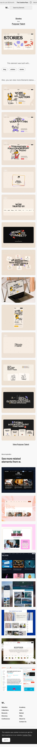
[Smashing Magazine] (18, 679)
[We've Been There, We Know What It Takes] (18, 372)
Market (21, 713)
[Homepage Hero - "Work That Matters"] (18, 97)
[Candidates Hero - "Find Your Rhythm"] (18, 125)
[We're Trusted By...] (18, 207)
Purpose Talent (18, 24)
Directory (4, 716)
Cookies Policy (26, 735)
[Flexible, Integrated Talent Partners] (18, 427)
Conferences (6, 719)
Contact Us (22, 721)
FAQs (20, 716)
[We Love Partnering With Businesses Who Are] (18, 180)
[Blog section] (18, 537)
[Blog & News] (18, 594)
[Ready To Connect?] (18, 235)
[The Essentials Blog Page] (18, 622)
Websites (4, 707)
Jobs (20, 710)
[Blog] (18, 480)
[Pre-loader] (18, 345)
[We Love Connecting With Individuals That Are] (18, 262)
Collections (5, 710)
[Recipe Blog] (18, 651)
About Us (22, 719)
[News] (18, 565)
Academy (22, 707)
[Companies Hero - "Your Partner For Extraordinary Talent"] (18, 152)
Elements (4, 713)
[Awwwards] (6, 7)
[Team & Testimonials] (18, 400)
